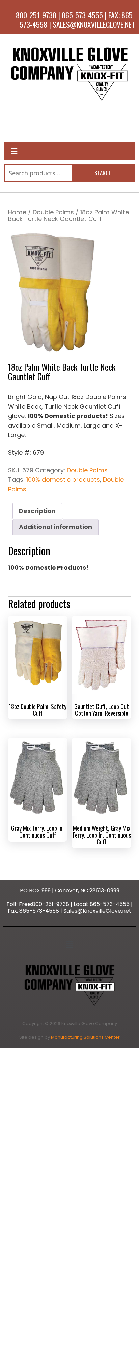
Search (103, 173)
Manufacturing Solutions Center (85, 1037)
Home (17, 212)
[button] (69, 944)
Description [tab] (37, 510)
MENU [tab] (69, 124)
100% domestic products (63, 479)
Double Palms (53, 212)
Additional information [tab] (55, 527)
